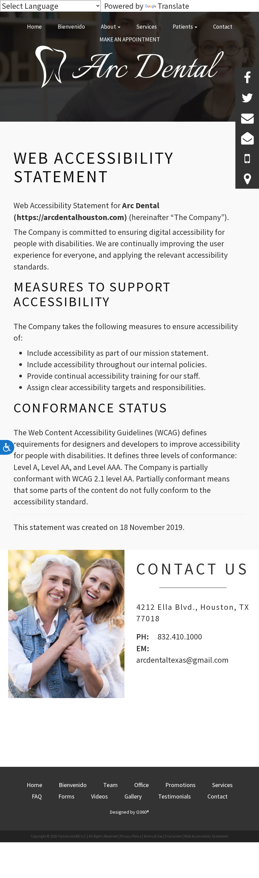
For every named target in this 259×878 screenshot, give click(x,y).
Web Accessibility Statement (206, 836)
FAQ (37, 796)
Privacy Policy (130, 836)
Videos (99, 796)
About (109, 26)
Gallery (133, 796)
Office (141, 785)
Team (110, 785)
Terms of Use (153, 836)
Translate (173, 6)
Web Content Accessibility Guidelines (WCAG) (104, 432)
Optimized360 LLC (72, 836)
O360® (142, 812)
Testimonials (174, 796)
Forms (66, 796)
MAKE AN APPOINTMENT (129, 39)
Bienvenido (71, 26)
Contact (222, 26)
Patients (183, 26)
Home (34, 26)
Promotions (180, 785)
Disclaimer (173, 836)
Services (146, 26)
